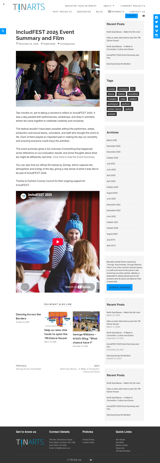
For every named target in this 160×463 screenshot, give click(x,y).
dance (111, 93)
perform (126, 103)
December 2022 (113, 204)
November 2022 (113, 210)
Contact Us (137, 12)
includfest (133, 93)
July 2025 (111, 163)
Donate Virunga (119, 287)
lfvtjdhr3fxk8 (49, 43)
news (122, 98)
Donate (131, 16)
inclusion (112, 98)
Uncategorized (67, 43)
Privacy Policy (88, 439)
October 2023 (112, 187)
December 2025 (113, 146)
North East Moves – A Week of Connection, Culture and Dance (120, 47)
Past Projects (62, 12)
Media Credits (122, 445)
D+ (132, 88)
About (108, 6)
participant (113, 103)
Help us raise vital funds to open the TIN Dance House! (56, 334)
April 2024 (111, 181)
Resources (84, 12)
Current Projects (133, 6)
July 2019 (111, 239)
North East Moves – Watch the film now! (123, 31)
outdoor (133, 98)
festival (121, 93)
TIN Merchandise (123, 450)
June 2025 (111, 169)
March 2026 (112, 140)
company (123, 88)
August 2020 (112, 233)
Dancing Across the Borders (118, 63)
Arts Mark (120, 442)
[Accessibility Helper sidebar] (4, 4)
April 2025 (111, 175)
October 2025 (112, 157)
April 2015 (111, 245)
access (111, 88)
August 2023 (112, 192)
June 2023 (111, 198)
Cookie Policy (88, 442)
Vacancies (120, 448)
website (111, 113)
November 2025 (113, 151)
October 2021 (112, 222)
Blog (99, 12)
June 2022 (111, 216)
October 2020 (112, 227)
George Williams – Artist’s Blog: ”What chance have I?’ (85, 338)
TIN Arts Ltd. (75, 459)
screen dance (114, 108)
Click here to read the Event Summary (74, 157)
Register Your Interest (81, 6)
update (128, 108)
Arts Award (120, 439)
